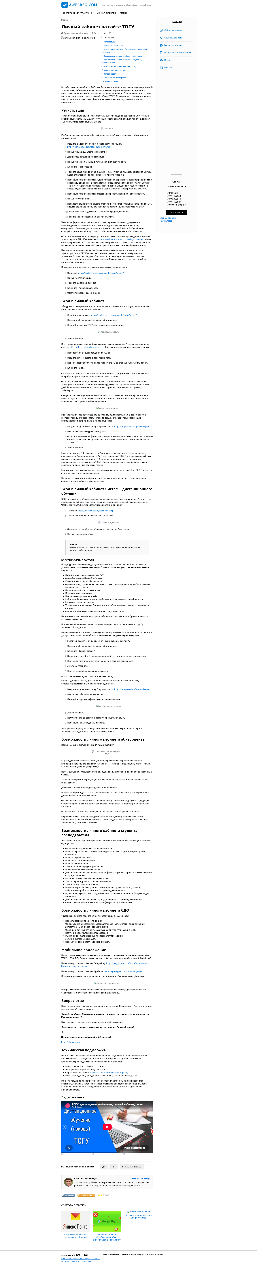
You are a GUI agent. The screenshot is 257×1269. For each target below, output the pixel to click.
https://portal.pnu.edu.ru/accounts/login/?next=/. (120, 239)
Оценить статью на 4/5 (106, 1195)
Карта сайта (67, 1258)
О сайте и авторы (81, 1258)
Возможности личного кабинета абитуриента (124, 56)
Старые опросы (168, 218)
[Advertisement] (176, 130)
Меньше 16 (175, 193)
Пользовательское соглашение (76, 1261)
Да (103, 1167)
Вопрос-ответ (110, 74)
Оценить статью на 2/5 (101, 1195)
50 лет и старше (177, 204)
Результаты (166, 221)
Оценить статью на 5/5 (108, 1195)
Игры (167, 60)
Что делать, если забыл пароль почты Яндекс (76, 1235)
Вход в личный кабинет (114, 45)
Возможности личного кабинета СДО (120, 66)
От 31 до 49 (175, 202)
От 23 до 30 (175, 199)
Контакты (95, 1258)
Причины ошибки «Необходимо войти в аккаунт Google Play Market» (107, 1237)
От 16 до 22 (175, 196)
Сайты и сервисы (173, 30)
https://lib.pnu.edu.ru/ (71, 1042)
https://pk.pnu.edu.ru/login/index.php (87, 347)
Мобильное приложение (114, 70)
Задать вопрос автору (139, 1178)
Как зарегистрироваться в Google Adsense (138, 1216)
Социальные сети (173, 37)
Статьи (123, 13)
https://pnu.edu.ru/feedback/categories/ (109, 1072)
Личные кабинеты (106, 13)
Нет (114, 1167)
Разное (168, 67)
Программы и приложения (177, 52)
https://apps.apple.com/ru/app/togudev (123, 971)
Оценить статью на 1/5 (99, 1195)
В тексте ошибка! (131, 1167)
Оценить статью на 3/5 (104, 1195)
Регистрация (109, 42)
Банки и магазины (173, 45)
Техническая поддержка (115, 78)
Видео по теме (111, 81)
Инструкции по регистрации (78, 13)
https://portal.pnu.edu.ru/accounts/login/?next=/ (90, 147)
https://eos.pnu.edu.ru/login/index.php (96, 510)
